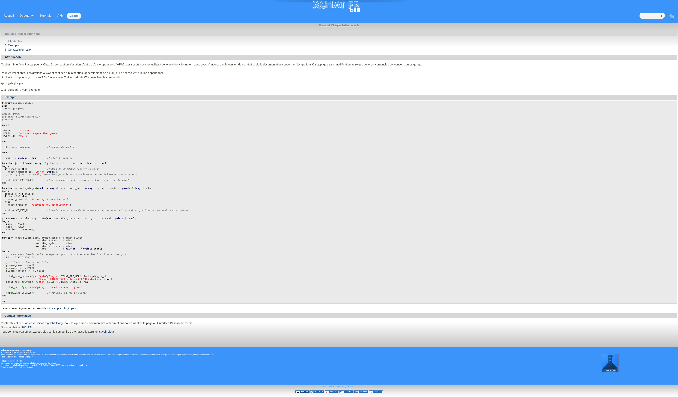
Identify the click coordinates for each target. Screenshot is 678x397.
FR (24, 327)
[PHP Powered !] (361, 392)
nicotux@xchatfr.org (50, 323)
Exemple (13, 45)
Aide (60, 15)
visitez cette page (26, 357)
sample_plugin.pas (64, 308)
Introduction (15, 41)
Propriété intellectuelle (331, 387)
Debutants (27, 15)
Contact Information (20, 49)
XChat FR (352, 387)
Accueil (9, 15)
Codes (74, 15)
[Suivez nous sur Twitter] (672, 19)
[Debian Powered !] (332, 392)
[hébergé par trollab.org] (302, 392)
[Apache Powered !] (346, 392)
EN (30, 327)
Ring (344, 387)
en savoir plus (104, 331)
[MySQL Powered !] (376, 392)
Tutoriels (45, 15)
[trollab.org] (610, 372)
